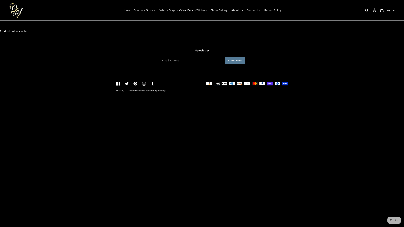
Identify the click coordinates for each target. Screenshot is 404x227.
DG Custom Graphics (135, 90)
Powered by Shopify (156, 90)
